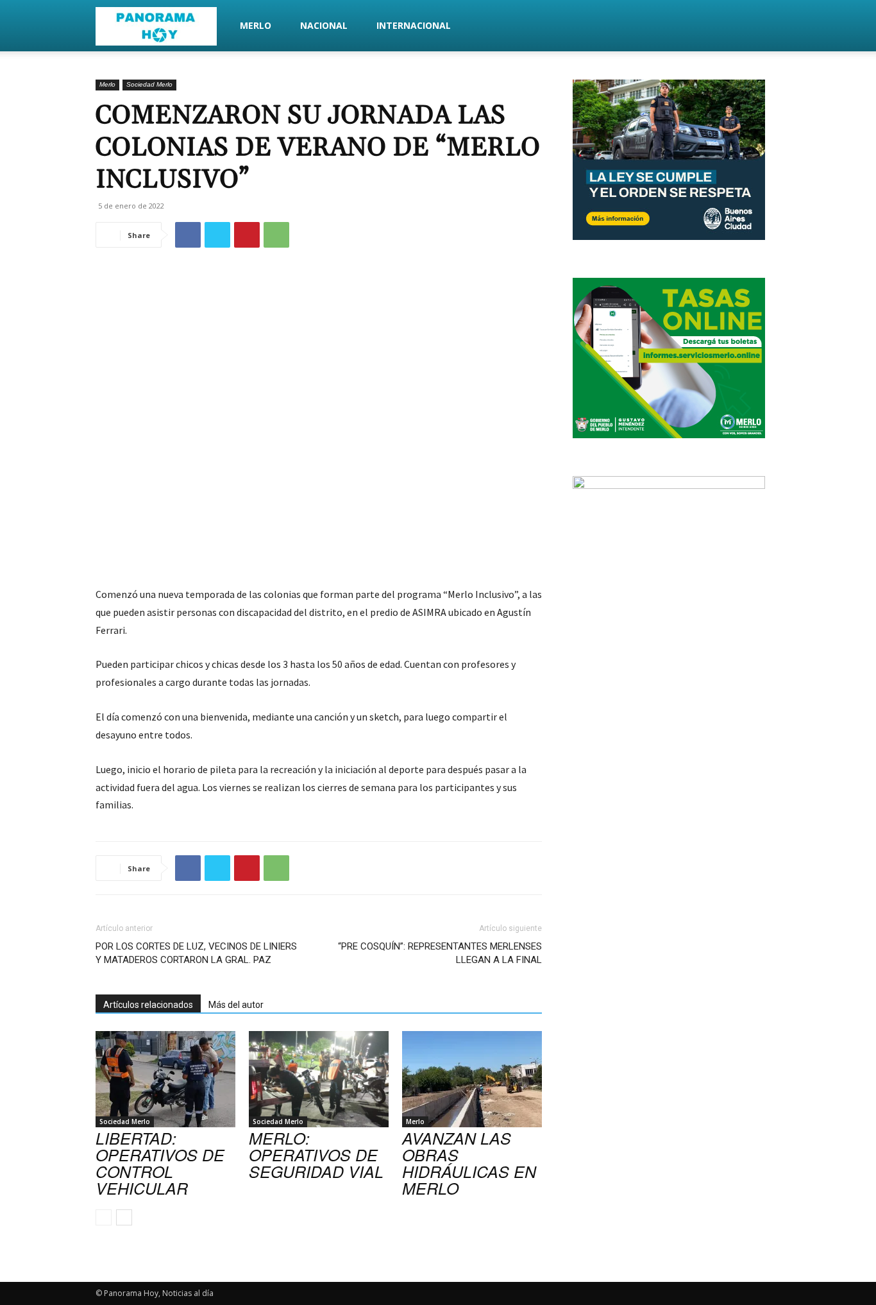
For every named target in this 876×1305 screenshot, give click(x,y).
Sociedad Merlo (149, 84)
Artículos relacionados (148, 1005)
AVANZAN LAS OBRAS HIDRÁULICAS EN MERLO (469, 1163)
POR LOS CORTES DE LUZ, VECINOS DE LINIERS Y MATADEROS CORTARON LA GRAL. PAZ (196, 953)
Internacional (413, 25)
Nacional (324, 25)
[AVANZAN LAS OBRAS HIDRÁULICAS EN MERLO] (472, 1079)
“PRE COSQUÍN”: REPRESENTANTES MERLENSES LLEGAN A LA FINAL (440, 953)
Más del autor (236, 1005)
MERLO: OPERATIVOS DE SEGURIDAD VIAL (316, 1154)
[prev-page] (104, 1217)
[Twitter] (217, 235)
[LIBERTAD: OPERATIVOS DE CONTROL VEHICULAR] (165, 1079)
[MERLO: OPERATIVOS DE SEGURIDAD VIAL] (319, 1079)
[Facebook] (188, 235)
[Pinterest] (247, 235)
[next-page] (124, 1217)
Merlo (255, 25)
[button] (765, 27)
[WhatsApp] (276, 235)
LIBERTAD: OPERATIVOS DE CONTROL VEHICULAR (160, 1163)
